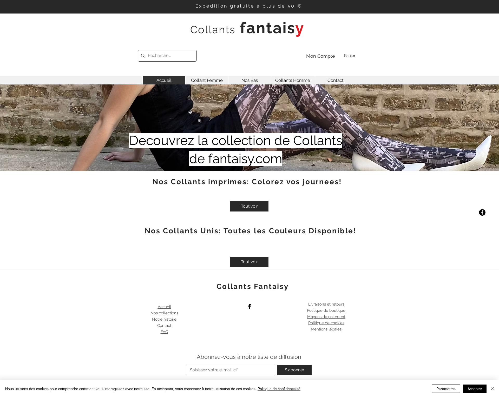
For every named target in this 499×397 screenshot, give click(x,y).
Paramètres (446, 388)
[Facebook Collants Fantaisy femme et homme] (249, 306)
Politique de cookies (326, 323)
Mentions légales (326, 329)
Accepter (475, 388)
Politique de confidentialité (279, 388)
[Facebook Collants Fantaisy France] (482, 212)
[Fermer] (493, 389)
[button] (354, 56)
